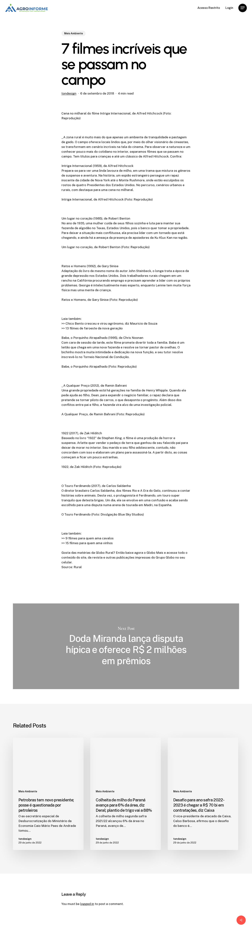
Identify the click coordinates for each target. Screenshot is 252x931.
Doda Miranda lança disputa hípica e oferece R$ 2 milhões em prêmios (126, 646)
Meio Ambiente (73, 33)
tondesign (68, 93)
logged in (87, 904)
